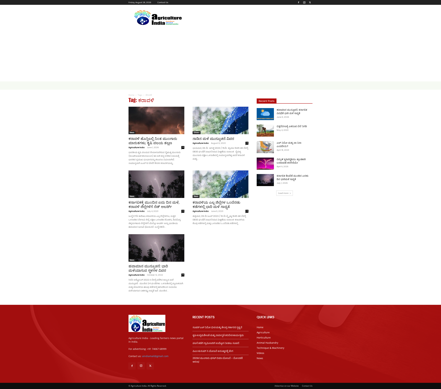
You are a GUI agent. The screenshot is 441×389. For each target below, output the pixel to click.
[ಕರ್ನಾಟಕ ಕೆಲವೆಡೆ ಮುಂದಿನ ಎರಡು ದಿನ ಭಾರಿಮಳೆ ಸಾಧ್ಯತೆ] (265, 180)
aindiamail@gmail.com (155, 356)
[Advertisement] (220, 56)
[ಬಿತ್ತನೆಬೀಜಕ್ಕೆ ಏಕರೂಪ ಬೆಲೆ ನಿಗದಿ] (265, 131)
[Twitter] (309, 2)
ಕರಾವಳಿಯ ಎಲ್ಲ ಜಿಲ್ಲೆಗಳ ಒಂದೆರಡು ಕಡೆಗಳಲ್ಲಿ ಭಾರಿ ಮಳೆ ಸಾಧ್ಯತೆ (216, 204)
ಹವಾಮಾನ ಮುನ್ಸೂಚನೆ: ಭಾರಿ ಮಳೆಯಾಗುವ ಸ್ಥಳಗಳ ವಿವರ (148, 268)
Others (196, 132)
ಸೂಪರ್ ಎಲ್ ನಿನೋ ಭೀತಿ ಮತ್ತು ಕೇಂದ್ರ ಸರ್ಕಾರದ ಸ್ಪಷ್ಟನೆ (217, 327)
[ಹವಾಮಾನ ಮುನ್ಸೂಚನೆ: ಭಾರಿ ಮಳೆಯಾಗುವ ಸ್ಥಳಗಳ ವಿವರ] (156, 248)
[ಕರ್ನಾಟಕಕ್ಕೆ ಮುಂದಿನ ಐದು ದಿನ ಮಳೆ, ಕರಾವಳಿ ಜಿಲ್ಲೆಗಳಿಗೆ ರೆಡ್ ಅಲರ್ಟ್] (156, 184)
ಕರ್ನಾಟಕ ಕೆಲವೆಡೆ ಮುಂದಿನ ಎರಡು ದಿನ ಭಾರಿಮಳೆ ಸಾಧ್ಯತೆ (293, 177)
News (132, 132)
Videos (260, 353)
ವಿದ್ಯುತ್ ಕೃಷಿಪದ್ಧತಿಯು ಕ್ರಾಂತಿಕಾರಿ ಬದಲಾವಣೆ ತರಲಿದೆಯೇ (291, 161)
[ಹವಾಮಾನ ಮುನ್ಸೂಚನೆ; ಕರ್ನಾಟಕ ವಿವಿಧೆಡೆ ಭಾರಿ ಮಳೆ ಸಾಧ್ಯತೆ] (265, 114)
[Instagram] (304, 2)
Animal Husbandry (267, 342)
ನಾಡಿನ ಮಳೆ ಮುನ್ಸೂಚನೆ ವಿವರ (213, 138)
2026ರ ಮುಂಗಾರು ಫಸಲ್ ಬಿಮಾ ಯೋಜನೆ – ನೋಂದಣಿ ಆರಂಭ (218, 360)
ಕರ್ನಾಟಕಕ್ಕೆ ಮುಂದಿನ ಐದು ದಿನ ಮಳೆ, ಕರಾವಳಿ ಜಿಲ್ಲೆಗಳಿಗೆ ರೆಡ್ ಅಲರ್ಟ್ (154, 204)
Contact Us (162, 2)
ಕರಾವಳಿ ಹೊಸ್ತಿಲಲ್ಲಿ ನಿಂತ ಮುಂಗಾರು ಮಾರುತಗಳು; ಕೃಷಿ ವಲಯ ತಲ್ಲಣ (153, 140)
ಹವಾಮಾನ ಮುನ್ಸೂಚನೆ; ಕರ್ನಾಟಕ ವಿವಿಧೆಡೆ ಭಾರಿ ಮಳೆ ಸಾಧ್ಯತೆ (292, 111)
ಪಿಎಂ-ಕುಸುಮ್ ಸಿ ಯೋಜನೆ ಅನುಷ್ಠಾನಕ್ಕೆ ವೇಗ (213, 351)
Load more (283, 193)
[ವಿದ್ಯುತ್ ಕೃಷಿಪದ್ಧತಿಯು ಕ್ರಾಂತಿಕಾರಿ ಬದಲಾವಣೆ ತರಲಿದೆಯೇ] (265, 164)
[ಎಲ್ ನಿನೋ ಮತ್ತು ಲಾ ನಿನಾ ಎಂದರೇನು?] (265, 147)
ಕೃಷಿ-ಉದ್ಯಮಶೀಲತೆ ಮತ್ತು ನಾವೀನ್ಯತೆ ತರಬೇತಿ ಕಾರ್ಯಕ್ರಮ (218, 335)
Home (131, 94)
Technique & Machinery (270, 347)
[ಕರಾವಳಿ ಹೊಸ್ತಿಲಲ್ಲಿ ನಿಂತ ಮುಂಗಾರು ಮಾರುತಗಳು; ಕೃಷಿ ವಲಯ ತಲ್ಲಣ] (156, 120)
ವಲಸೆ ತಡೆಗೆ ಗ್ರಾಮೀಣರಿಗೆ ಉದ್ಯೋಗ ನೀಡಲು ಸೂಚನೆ (216, 343)
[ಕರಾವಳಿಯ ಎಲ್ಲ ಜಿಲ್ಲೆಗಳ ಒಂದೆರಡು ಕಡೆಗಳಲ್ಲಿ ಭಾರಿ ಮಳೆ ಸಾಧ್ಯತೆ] (220, 184)
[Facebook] (298, 2)
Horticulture (264, 337)
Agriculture (263, 332)
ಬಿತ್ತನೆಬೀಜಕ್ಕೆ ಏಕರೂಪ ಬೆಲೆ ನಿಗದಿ (292, 126)
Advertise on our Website (287, 385)
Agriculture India (137, 147)
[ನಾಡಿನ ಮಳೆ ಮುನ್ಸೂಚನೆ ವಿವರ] (220, 120)
